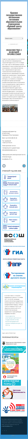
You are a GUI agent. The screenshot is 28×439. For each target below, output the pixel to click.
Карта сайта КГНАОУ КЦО (9, 333)
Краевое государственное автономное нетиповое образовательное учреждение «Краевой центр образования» (14, 20)
